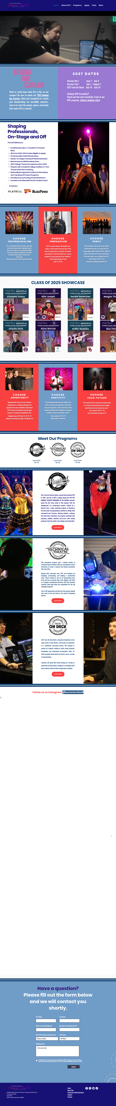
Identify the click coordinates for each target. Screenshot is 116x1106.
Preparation (58, 241)
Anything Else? (40, 1044)
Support (70, 1095)
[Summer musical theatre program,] (86, 1088)
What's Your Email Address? (44, 1026)
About (69, 1088)
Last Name (62, 1017)
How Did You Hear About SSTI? (68, 1026)
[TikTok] (97, 1088)
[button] (66, 5)
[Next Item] (112, 320)
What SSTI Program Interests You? (46, 1035)
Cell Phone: (62, 1035)
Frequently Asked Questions (76, 1092)
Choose (19, 238)
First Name (39, 1017)
